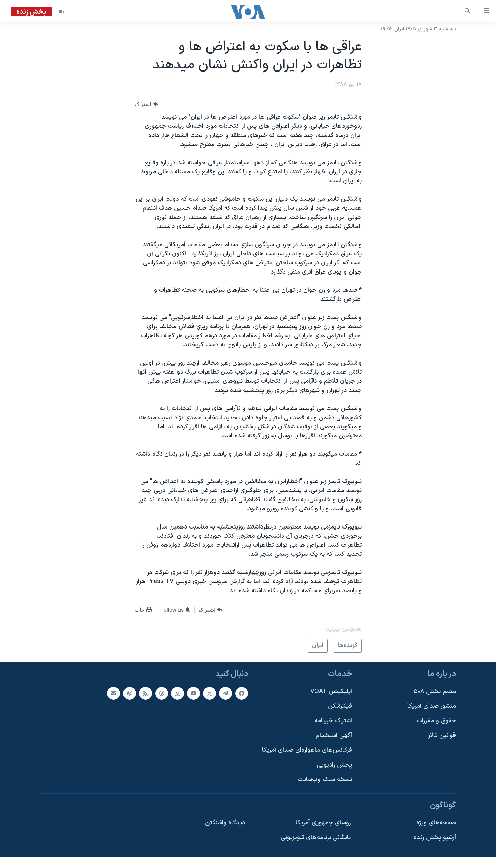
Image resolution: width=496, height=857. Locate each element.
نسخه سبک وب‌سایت (325, 779)
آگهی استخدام (334, 735)
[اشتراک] (113, 693)
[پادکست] (129, 693)
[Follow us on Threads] (161, 693)
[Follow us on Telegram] (225, 693)
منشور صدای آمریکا (431, 706)
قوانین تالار (442, 735)
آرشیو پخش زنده (435, 837)
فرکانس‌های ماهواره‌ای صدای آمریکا (307, 750)
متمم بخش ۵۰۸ (435, 691)
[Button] (146, 104)
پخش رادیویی (334, 764)
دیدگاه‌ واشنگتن (225, 822)
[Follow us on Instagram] (177, 693)
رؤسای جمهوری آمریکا (323, 822)
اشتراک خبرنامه (333, 720)
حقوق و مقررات (436, 720)
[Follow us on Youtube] (193, 693)
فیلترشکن (340, 706)
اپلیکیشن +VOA (331, 691)
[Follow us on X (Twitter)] (209, 693)
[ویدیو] (62, 12)
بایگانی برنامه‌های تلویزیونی (316, 837)
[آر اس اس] (145, 693)
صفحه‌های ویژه (436, 822)
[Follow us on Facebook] (241, 693)
